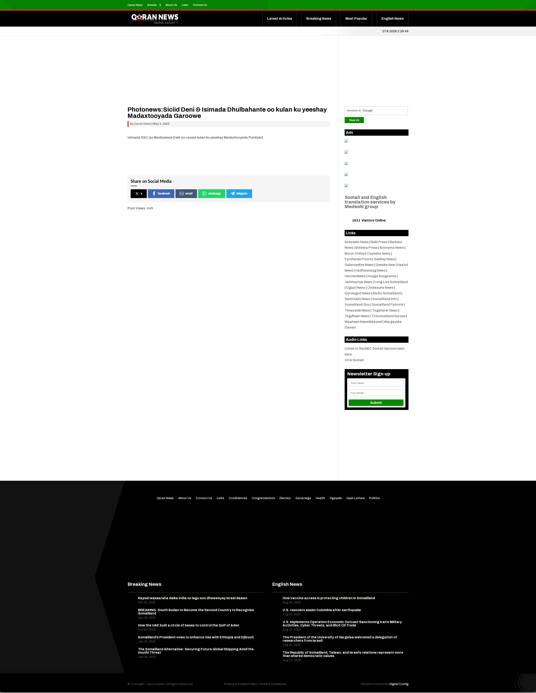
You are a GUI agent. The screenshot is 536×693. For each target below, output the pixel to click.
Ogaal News (355, 287)
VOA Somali (354, 360)
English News (392, 18)
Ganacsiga (303, 498)
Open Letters (355, 498)
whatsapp (214, 193)
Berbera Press (366, 247)
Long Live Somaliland (391, 282)
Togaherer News (385, 310)
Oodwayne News (380, 287)
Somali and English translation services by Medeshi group (370, 202)
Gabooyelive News (359, 265)
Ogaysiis (336, 498)
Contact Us (200, 5)
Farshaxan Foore (358, 259)
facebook (164, 193)
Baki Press (379, 242)
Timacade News (357, 310)
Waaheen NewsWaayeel (363, 321)
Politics (374, 498)
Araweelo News (357, 242)
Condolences (238, 498)
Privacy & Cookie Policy (240, 684)
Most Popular (356, 18)
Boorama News (392, 247)
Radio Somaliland (387, 293)
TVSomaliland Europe (388, 316)
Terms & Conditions (272, 684)
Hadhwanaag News (370, 270)
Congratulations (263, 498)
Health (320, 498)
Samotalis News (357, 299)
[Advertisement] (229, 77)
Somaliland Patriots (387, 304)
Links (185, 5)
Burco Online (355, 253)
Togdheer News (357, 316)
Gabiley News (384, 259)
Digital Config (398, 684)
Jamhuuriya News (358, 282)
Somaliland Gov (357, 304)
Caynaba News (378, 253)
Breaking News (318, 18)
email (189, 193)
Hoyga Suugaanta (382, 276)
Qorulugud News (358, 293)
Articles (152, 5)
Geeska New (385, 265)
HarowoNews (355, 276)
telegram (241, 193)
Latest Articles (279, 18)
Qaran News (135, 5)
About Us (171, 5)
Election (285, 498)
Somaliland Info (384, 299)
